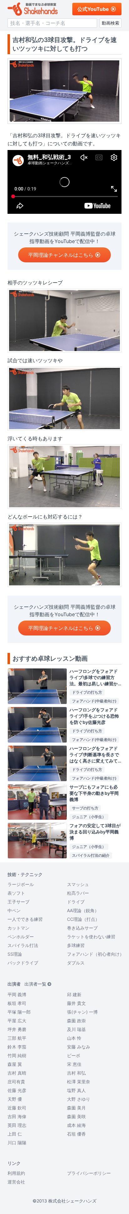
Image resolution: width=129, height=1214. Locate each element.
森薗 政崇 (76, 1020)
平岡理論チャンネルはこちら (60, 255)
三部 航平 (17, 1038)
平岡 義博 (17, 994)
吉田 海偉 (17, 1116)
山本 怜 (74, 1038)
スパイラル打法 (23, 945)
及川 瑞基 (76, 1029)
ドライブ (76, 901)
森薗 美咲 (76, 1116)
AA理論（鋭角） (83, 910)
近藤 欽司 (17, 1107)
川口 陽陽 (17, 1142)
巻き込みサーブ (82, 927)
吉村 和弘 (76, 1073)
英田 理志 (17, 1125)
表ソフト (16, 893)
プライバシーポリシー (89, 1173)
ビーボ (73, 1055)
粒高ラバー (78, 893)
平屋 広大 (17, 1020)
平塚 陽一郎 (19, 1012)
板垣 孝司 (17, 1003)
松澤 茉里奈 (78, 1081)
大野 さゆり (78, 1099)
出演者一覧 (35, 984)
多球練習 (76, 945)
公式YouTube (93, 9)
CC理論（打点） (83, 919)
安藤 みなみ (78, 1046)
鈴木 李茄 (17, 1046)
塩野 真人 (76, 1090)
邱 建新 (74, 994)
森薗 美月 (76, 1107)
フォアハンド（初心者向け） (95, 954)
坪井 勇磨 (17, 1029)
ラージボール (21, 884)
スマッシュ (78, 884)
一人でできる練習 (25, 919)
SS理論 (15, 954)
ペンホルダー (21, 936)
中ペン (14, 910)
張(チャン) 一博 (82, 1012)
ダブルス (76, 962)
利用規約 (16, 1173)
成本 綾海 (76, 1125)
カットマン (18, 927)
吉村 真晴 (17, 1073)
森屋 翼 (15, 1064)
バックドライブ (23, 962)
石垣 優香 (76, 1134)
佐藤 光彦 (17, 1090)
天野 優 (15, 1099)
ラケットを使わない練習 (91, 936)
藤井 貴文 (76, 1003)
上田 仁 (15, 1134)
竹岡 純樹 (17, 1055)
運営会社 (16, 1181)
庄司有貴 (16, 1081)
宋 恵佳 (74, 1064)
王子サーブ (18, 901)
